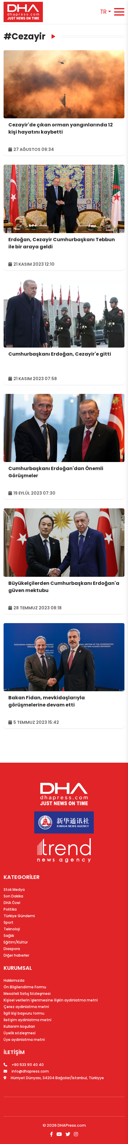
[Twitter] (67, 1134)
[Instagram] (75, 1134)
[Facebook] (52, 1134)
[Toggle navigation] (119, 12)
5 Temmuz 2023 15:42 (36, 722)
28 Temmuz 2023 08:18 (37, 608)
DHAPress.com (71, 1125)
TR (103, 12)
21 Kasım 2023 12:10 (33, 264)
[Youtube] (59, 1134)
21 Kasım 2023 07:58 (35, 379)
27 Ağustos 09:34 (33, 149)
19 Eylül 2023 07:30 (34, 493)
